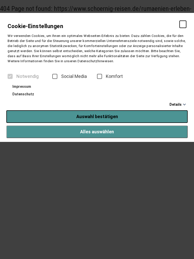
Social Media (74, 76)
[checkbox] (10, 76)
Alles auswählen (97, 131)
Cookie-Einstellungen (35, 26)
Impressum (21, 86)
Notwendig (27, 76)
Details (175, 104)
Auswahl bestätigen (97, 116)
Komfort (114, 76)
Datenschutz (23, 94)
